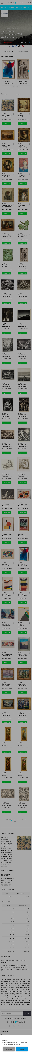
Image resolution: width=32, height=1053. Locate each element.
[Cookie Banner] (16, 1044)
